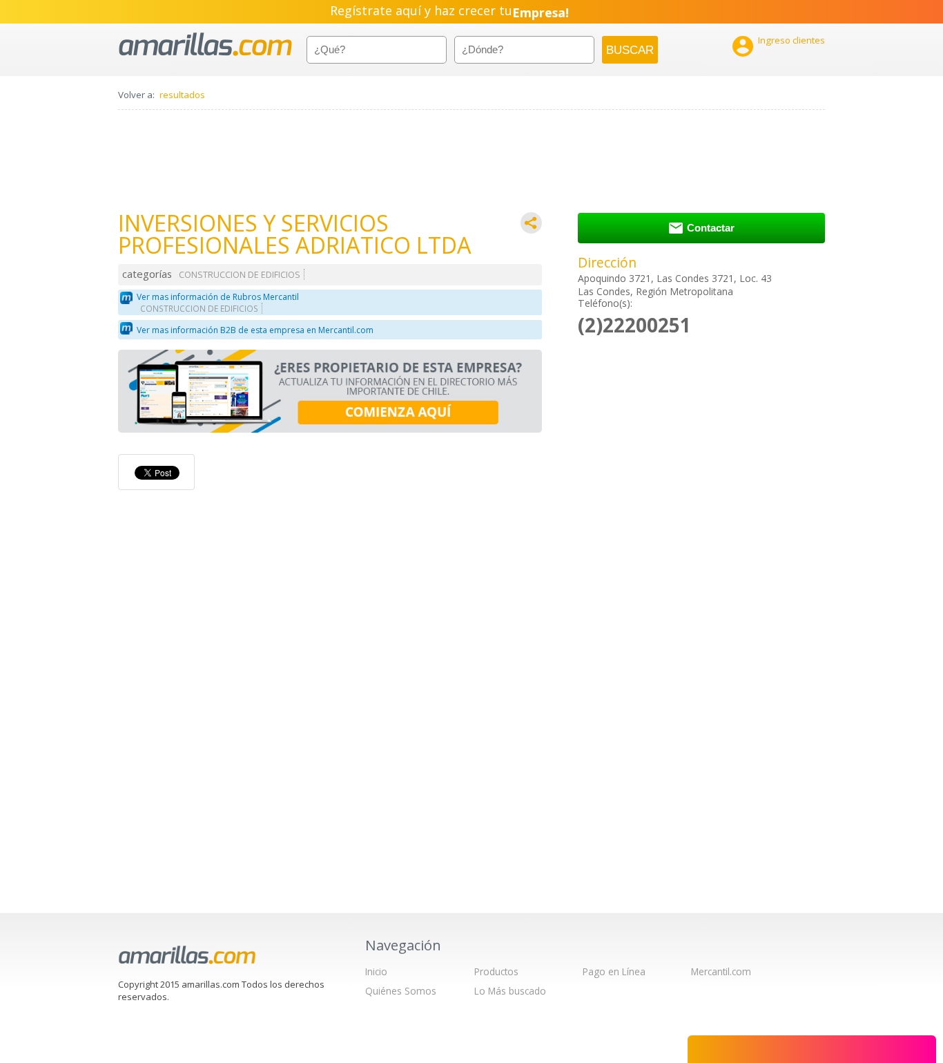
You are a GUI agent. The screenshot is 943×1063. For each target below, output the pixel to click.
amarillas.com (205, 44)
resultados (182, 94)
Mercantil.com (721, 971)
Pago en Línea (614, 971)
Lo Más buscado (510, 990)
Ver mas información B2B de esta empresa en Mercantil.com (255, 330)
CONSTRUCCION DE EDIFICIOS (239, 275)
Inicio (376, 971)
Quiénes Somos (400, 990)
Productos (496, 971)
